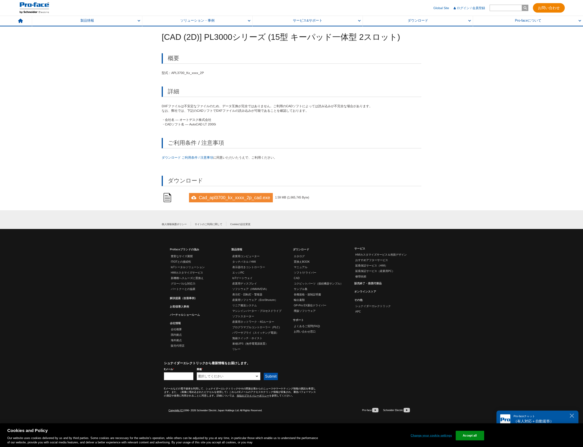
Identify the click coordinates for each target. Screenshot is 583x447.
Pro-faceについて (528, 20)
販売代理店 (177, 345)
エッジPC (238, 272)
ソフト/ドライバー (305, 272)
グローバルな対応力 (183, 283)
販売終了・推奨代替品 (368, 283)
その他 (358, 300)
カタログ (299, 256)
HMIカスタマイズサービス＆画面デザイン (381, 254)
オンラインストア (365, 291)
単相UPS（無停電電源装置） (250, 343)
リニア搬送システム (244, 305)
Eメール (169, 369)
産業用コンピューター (246, 256)
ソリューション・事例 (197, 20)
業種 (200, 369)
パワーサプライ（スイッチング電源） (255, 332)
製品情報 (87, 20)
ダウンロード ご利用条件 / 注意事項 (187, 157)
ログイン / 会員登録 (471, 8)
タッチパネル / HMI (244, 261)
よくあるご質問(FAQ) (307, 326)
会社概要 (176, 329)
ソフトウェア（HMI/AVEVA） (250, 289)
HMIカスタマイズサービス (187, 272)
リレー (236, 349)
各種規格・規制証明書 (307, 294)
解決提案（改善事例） (183, 298)
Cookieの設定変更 (240, 224)
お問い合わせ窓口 (305, 331)
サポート (298, 320)
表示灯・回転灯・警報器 (247, 294)
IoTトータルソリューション (188, 267)
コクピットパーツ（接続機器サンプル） (318, 283)
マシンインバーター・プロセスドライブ (256, 310)
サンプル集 (300, 289)
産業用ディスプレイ (244, 283)
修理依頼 (360, 276)
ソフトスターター (243, 316)
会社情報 (175, 323)
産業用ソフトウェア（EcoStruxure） (255, 300)
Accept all (470, 435)
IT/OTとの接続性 (181, 261)
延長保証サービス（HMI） (371, 265)
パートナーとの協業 (183, 289)
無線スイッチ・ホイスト (247, 338)
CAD (297, 278)
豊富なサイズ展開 (182, 256)
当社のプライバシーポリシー (253, 395)
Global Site (441, 8)
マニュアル (300, 267)
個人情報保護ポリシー (174, 224)
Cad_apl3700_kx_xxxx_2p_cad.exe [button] (234, 197)
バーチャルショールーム (185, 314)
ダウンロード (418, 20)
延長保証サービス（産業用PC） (375, 271)
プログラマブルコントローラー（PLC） (256, 327)
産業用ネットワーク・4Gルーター (253, 321)
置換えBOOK (302, 261)
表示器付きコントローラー (248, 267)
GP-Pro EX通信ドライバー (310, 305)
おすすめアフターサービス (371, 260)
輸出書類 (299, 300)
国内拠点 (176, 334)
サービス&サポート (307, 20)
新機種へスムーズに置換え (187, 278)
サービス (359, 248)
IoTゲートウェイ (242, 278)
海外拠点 (176, 340)
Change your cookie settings (431, 435)
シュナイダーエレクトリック (373, 306)
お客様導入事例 (179, 306)
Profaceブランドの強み (184, 249)
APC (358, 311)
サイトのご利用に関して (208, 224)
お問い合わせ (549, 8)
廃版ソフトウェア (305, 310)
